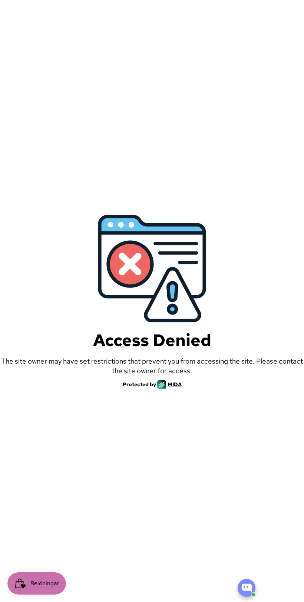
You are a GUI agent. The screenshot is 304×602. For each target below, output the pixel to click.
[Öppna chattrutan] (246, 588)
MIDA (175, 384)
